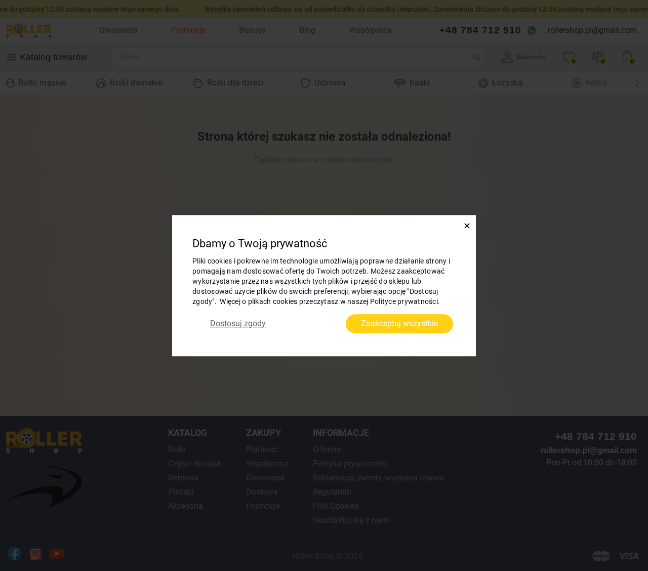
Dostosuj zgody (238, 323)
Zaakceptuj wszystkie (399, 323)
